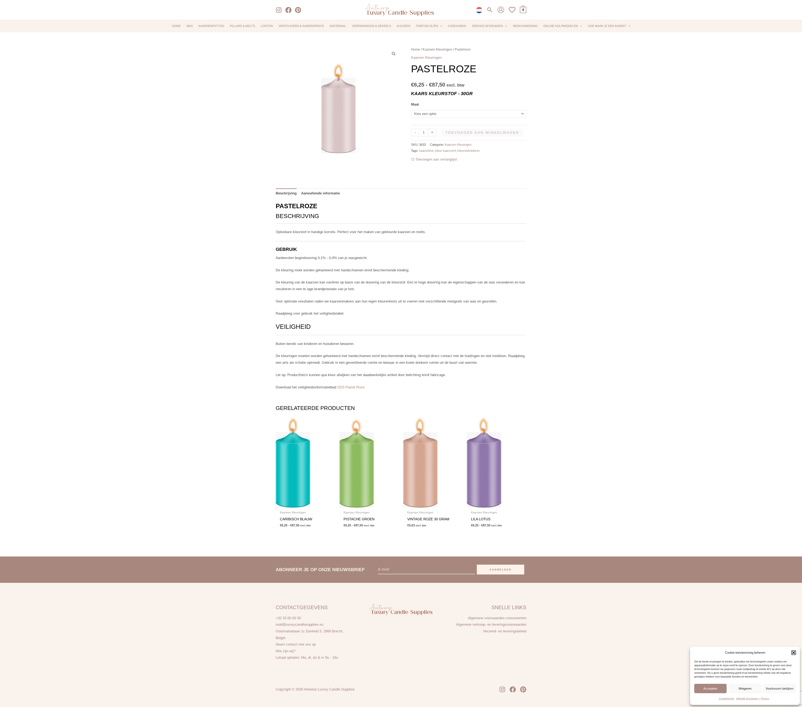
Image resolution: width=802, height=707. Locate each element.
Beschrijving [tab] (286, 193)
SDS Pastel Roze (350, 387)
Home (415, 49)
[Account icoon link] (500, 9)
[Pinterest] (298, 10)
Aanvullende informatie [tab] (320, 193)
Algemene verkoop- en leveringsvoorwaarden (491, 625)
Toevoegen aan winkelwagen (482, 133)
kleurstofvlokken (468, 150)
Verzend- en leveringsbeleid (504, 631)
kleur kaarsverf (445, 150)
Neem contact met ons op (296, 644)
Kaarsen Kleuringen (437, 49)
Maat (415, 104)
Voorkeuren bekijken (779, 688)
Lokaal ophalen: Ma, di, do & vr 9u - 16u (307, 658)
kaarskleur (426, 150)
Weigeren (745, 688)
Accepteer (710, 688)
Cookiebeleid (726, 698)
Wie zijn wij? (285, 651)
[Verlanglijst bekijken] (512, 12)
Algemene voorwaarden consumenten (497, 618)
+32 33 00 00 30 (288, 618)
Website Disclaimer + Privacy (752, 698)
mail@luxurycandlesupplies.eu (299, 625)
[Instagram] (279, 10)
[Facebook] (288, 10)
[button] (794, 653)
